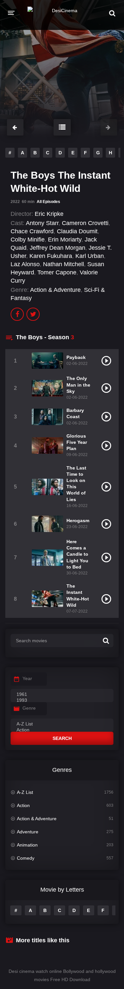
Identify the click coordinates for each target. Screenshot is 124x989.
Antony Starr (42, 223)
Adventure (27, 831)
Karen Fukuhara (50, 256)
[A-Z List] (62, 724)
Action (23, 805)
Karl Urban (89, 256)
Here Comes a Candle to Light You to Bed (77, 554)
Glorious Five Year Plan (76, 442)
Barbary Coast (75, 413)
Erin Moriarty (64, 239)
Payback (76, 357)
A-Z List (25, 792)
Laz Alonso (25, 264)
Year (27, 678)
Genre (29, 708)
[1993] (62, 700)
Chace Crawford (32, 231)
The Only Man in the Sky (78, 384)
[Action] (62, 730)
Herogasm (77, 520)
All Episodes (48, 201)
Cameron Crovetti (85, 223)
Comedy (25, 858)
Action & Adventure (55, 290)
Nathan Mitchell (63, 264)
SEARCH (62, 738)
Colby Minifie (28, 239)
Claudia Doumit (77, 231)
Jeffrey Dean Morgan (57, 247)
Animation (27, 845)
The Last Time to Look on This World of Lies (76, 483)
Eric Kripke (49, 214)
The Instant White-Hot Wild (77, 595)
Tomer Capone (56, 272)
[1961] (62, 694)
